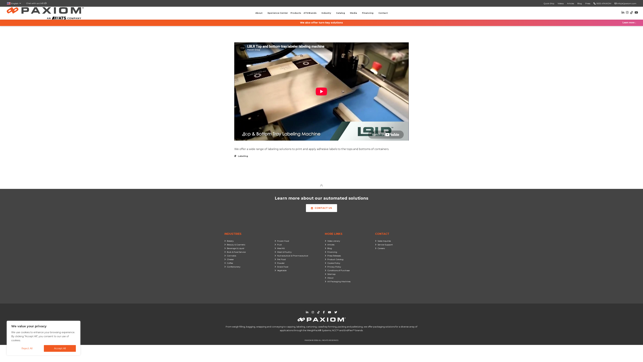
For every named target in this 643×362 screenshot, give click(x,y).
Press (587, 3)
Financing (332, 252)
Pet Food (281, 259)
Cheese (230, 259)
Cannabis (231, 255)
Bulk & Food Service (236, 252)
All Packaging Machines (338, 281)
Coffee (230, 263)
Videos (561, 3)
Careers (381, 248)
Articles (570, 3)
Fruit (279, 244)
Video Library (333, 241)
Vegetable (282, 270)
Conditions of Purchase (338, 270)
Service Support (385, 244)
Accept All (60, 348)
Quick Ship (549, 3)
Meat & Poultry (284, 252)
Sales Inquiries (384, 241)
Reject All (26, 348)
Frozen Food (283, 241)
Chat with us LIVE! (35, 3)
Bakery (230, 241)
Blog (579, 3)
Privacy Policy (334, 266)
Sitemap (331, 274)
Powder (281, 263)
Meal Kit (281, 248)
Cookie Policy (333, 263)
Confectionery (233, 266)
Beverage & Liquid (235, 248)
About (330, 278)
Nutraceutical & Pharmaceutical (292, 255)
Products (296, 13)
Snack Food (282, 266)
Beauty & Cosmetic (236, 244)
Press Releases (334, 255)
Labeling (243, 156)
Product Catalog (335, 259)
